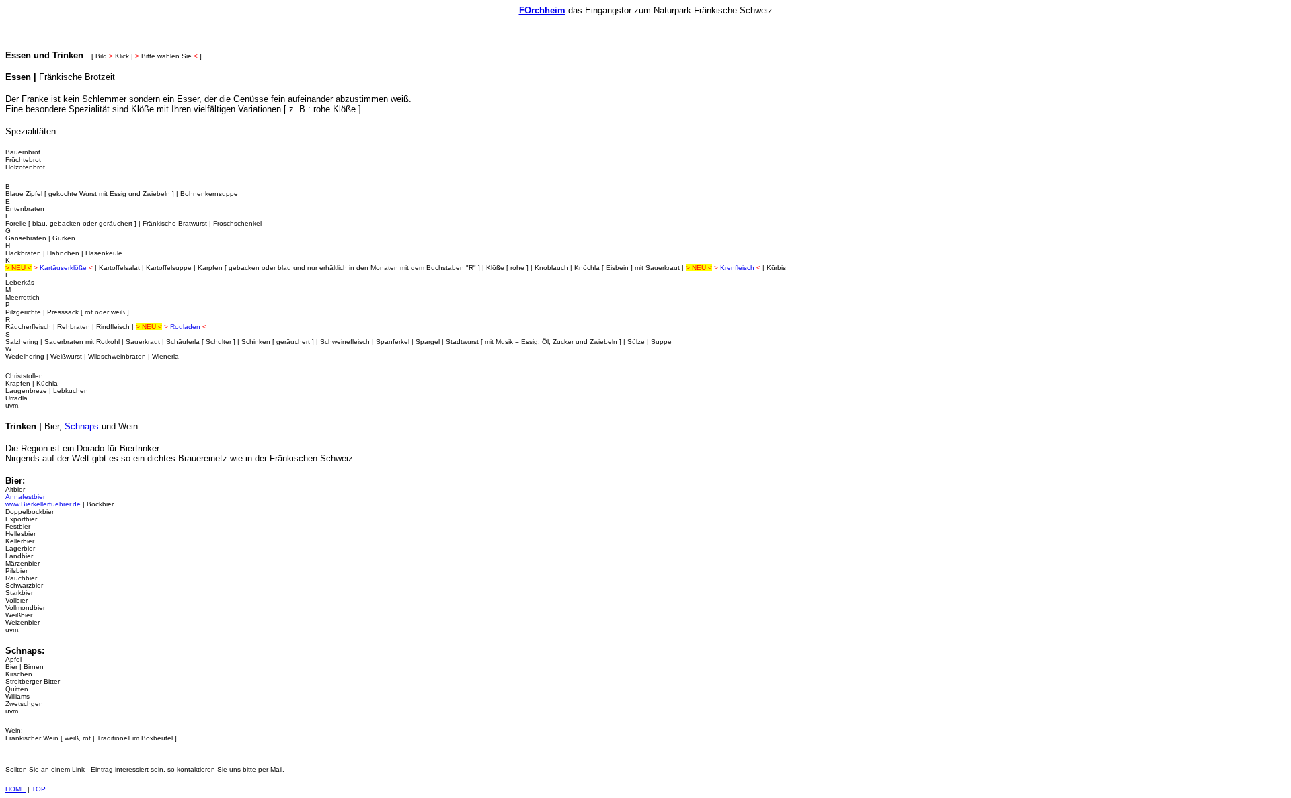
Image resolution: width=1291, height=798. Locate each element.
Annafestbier (25, 496)
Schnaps (82, 426)
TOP (39, 789)
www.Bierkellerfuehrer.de (43, 504)
